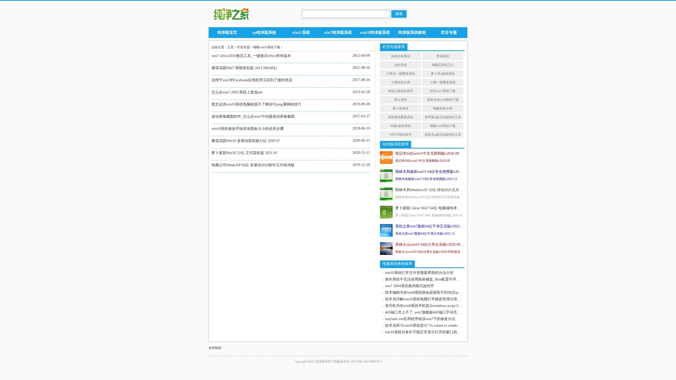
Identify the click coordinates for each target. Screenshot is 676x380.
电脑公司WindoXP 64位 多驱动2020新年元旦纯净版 (253, 165)
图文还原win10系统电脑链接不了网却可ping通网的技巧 (256, 104)
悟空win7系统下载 (443, 91)
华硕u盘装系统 (400, 126)
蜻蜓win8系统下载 (443, 126)
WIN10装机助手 (400, 134)
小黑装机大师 (400, 82)
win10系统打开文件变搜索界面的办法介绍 (419, 273)
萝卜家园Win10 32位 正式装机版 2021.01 (244, 153)
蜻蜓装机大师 (442, 108)
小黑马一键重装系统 (400, 73)
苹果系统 (442, 56)
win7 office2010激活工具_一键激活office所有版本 (251, 56)
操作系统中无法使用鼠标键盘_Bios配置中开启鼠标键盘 (430, 279)
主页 (230, 47)
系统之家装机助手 (400, 91)
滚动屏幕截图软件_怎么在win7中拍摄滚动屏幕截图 (253, 116)
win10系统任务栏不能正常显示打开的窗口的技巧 (424, 332)
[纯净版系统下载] (255, 14)
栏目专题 (243, 47)
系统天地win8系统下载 (443, 100)
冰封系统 (400, 65)
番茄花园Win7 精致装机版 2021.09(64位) (244, 68)
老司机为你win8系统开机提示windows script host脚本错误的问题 (437, 306)
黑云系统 (400, 100)
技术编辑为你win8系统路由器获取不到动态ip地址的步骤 (431, 292)
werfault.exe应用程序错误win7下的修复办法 (420, 319)
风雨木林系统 (400, 56)
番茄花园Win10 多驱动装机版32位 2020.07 (246, 141)
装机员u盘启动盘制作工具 (443, 134)
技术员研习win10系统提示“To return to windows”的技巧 (429, 325)
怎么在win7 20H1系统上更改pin (237, 92)
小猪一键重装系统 (443, 82)
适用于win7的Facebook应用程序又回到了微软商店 (252, 80)
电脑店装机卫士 (443, 65)
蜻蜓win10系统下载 (266, 47)
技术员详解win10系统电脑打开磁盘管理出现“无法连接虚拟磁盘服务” (441, 299)
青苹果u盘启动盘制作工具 (443, 117)
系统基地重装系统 (400, 117)
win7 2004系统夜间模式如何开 (409, 286)
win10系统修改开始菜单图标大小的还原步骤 (248, 129)
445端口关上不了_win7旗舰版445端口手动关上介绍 (426, 312)
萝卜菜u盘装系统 (443, 73)
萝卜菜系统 (401, 108)
